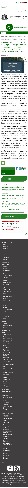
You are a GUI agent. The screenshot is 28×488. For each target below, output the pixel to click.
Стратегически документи (7, 279)
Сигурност (22, 478)
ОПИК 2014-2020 (7, 334)
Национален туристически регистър (6, 451)
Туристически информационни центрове (7, 296)
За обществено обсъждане (7, 304)
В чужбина (5, 404)
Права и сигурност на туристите (6, 384)
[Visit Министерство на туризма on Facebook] (17, 170)
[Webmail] (22, 11)
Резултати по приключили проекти (6, 354)
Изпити (5, 370)
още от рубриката (14, 209)
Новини (6, 36)
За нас (4, 244)
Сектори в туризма (5, 267)
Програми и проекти (6, 331)
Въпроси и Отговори (6, 376)
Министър (5, 246)
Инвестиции (6, 361)
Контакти (21, 6)
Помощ (16, 6)
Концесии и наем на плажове (7, 431)
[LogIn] (25, 11)
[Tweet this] (20, 170)
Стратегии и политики (6, 263)
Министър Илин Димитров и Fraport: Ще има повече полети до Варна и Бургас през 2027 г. (13, 204)
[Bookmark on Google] (22, 170)
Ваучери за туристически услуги (6, 316)
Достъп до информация (6, 390)
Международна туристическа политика (7, 284)
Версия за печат (3, 163)
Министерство (7, 242)
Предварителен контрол (7, 419)
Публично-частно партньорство (7, 288)
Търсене (4, 6)
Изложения (5, 395)
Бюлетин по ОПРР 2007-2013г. (7, 358)
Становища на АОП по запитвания (7, 427)
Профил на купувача (6, 415)
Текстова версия (16, 11)
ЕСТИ (3, 462)
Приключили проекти (6, 344)
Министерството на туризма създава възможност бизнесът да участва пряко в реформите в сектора (13, 197)
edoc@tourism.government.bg (15, 476)
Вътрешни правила (6, 423)
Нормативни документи (6, 301)
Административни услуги (7, 365)
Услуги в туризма (7, 368)
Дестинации (6, 313)
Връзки (5, 259)
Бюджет (5, 254)
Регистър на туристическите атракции (7, 457)
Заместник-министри (6, 249)
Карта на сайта (10, 6)
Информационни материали (7, 310)
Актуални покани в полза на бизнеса (7, 398)
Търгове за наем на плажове (7, 435)
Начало (2, 36)
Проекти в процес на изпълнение (6, 348)
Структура (5, 252)
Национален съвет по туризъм (8, 271)
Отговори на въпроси (6, 380)
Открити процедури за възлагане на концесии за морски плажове (7, 441)
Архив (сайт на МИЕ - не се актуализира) (14, 480)
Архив (5, 307)
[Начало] (14, 21)
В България (6, 402)
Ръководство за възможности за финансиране (7, 340)
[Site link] (10, 31)
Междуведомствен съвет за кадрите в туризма (8, 275)
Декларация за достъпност (10, 478)
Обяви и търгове (7, 413)
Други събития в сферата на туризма (7, 408)
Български (19, 2)
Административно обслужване (8, 373)
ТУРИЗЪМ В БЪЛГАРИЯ (20, 27)
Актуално (5, 336)
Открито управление (6, 256)
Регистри (5, 448)
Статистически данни (7, 292)
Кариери (4, 7)
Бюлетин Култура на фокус (7, 172)
